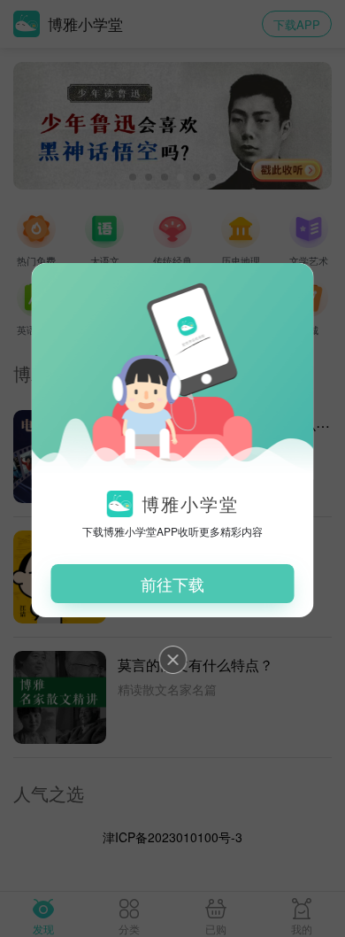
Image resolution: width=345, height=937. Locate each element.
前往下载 (172, 583)
